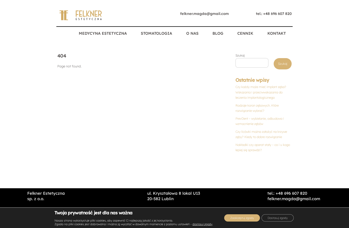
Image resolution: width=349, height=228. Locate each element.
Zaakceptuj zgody (242, 218)
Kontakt (276, 33)
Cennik (245, 33)
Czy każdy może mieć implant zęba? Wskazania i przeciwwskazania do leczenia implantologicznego (260, 92)
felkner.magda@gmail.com (204, 13)
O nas (192, 33)
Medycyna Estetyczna (103, 33)
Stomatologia (156, 33)
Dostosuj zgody (278, 218)
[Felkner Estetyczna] (80, 20)
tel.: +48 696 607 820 (274, 13)
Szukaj (240, 55)
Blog (217, 33)
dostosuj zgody (202, 224)
